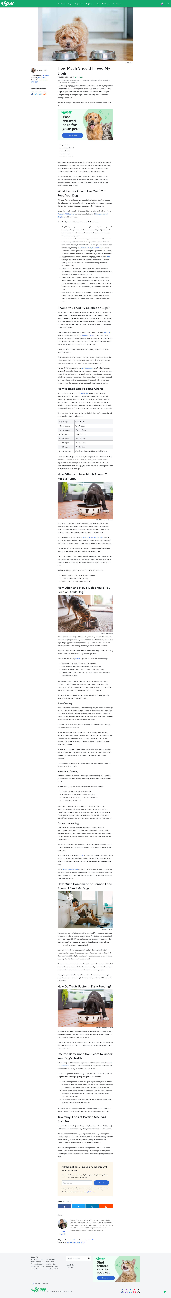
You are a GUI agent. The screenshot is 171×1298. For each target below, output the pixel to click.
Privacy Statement (89, 1192)
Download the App (52, 1266)
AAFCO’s (84, 393)
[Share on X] (78, 1206)
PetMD (77, 658)
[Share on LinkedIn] (92, 1206)
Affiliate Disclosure (37, 1266)
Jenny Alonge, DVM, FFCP (76, 1242)
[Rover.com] (7, 4)
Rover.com (55, 1291)
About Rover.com (37, 1259)
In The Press (35, 1269)
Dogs (70, 4)
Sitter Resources (51, 1259)
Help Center (70, 1267)
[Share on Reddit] (106, 1206)
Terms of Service (36, 1262)
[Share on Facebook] (64, 1206)
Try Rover (61, 4)
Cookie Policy (51, 1264)
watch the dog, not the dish (93, 537)
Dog (76, 77)
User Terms (50, 1262)
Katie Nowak (62, 1232)
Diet (81, 77)
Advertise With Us (52, 1269)
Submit (101, 1183)
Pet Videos (117, 4)
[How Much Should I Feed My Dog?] (85, 34)
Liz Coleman (74, 1240)
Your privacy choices (41, 1283)
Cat (98, 4)
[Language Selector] (162, 3)
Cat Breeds (106, 4)
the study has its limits (70, 869)
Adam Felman (92, 1240)
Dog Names (79, 4)
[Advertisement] (85, 124)
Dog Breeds (90, 4)
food (108, 257)
